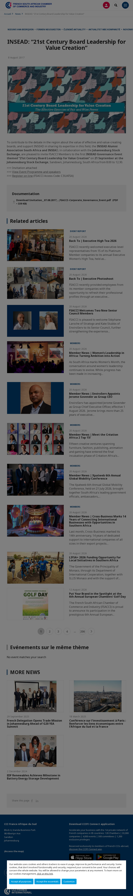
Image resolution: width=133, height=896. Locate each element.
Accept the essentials (47, 881)
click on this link (45, 873)
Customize (69, 881)
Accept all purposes (21, 881)
